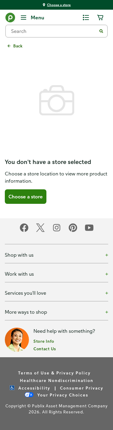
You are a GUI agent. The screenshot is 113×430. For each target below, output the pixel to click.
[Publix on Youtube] (89, 230)
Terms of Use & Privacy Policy (54, 372)
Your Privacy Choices (62, 394)
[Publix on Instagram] (56, 230)
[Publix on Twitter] (40, 230)
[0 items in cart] (100, 17)
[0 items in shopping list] (86, 17)
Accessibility (33, 387)
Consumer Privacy (81, 387)
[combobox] (53, 31)
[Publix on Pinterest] (73, 230)
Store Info (43, 341)
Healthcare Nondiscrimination (56, 380)
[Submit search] (101, 31)
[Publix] (10, 19)
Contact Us (44, 348)
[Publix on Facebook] (24, 230)
